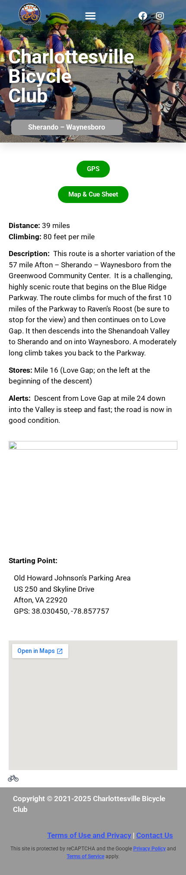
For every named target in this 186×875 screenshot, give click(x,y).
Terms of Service (85, 856)
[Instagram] (160, 16)
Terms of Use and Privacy (89, 835)
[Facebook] (142, 16)
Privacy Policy (149, 849)
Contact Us (154, 835)
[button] (90, 15)
